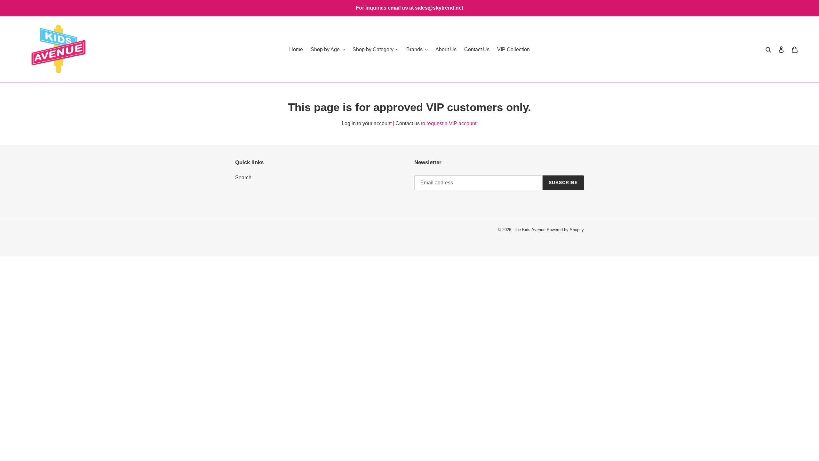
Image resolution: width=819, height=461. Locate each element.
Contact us (407, 123)
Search (243, 177)
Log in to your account (367, 123)
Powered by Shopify (565, 229)
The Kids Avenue (530, 229)
